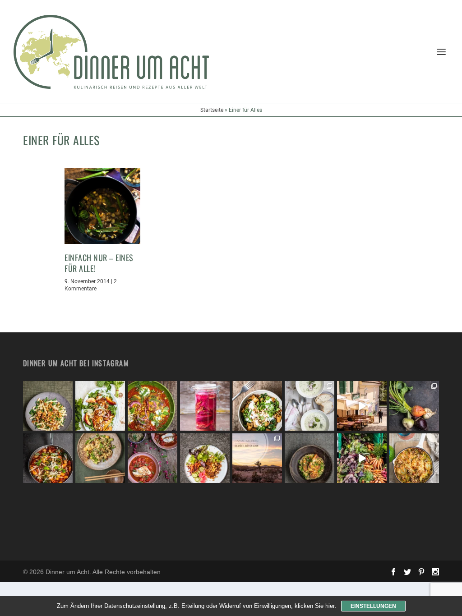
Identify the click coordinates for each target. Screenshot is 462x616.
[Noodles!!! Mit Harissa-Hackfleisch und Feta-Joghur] (257, 406)
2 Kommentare (91, 285)
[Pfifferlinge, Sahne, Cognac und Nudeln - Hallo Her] (48, 406)
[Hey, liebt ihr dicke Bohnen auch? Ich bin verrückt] (48, 458)
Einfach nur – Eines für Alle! (99, 263)
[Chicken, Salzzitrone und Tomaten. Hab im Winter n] (152, 458)
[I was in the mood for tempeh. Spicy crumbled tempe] (205, 458)
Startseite (211, 110)
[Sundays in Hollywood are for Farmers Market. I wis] (362, 458)
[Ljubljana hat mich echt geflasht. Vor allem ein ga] (362, 406)
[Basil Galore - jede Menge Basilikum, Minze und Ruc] (100, 406)
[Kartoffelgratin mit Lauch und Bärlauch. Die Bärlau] (414, 458)
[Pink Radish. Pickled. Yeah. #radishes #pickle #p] (205, 406)
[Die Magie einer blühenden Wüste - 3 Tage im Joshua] (257, 458)
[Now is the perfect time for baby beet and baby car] (414, 406)
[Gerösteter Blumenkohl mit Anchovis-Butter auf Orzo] (309, 458)
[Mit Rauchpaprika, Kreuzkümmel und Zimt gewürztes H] (152, 406)
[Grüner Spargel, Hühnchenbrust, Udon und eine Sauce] (100, 458)
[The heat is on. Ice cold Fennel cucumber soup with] (309, 406)
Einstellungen (373, 606)
